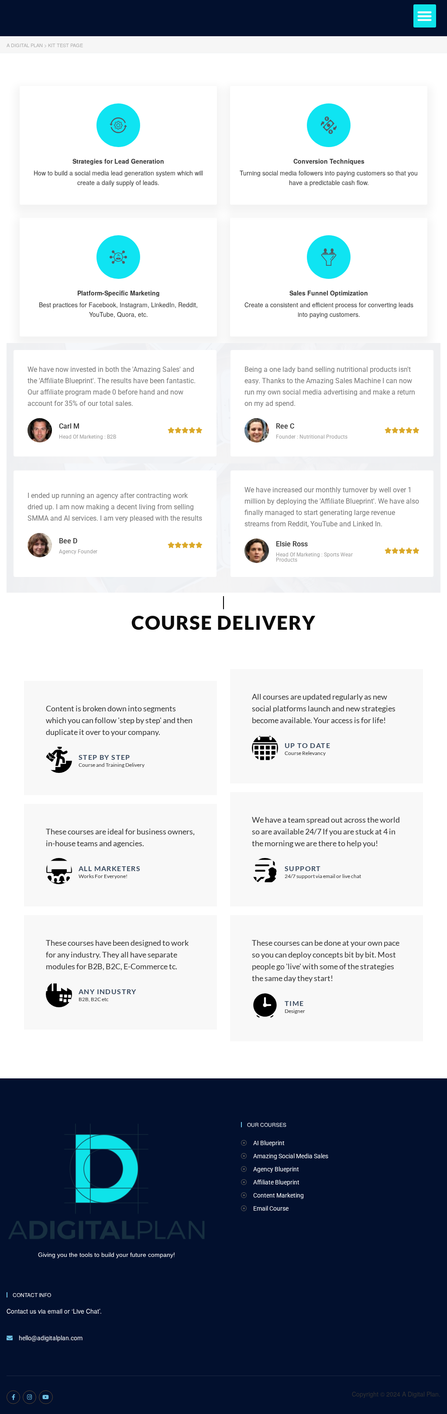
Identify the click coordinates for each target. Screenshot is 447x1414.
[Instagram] (29, 1397)
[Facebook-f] (13, 1397)
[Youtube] (45, 1397)
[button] (425, 15)
